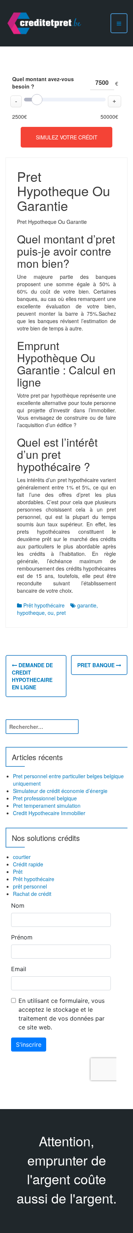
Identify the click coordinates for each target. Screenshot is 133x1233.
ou (51, 612)
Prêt (18, 871)
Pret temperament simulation (47, 805)
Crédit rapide (28, 864)
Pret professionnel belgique (45, 798)
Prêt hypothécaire (44, 605)
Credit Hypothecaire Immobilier (49, 813)
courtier (22, 856)
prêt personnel (30, 886)
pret (61, 612)
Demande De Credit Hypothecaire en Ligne (32, 676)
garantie (86, 605)
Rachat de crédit (32, 893)
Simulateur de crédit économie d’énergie (60, 790)
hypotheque (31, 612)
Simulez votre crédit (67, 137)
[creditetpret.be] (44, 22)
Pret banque (96, 665)
